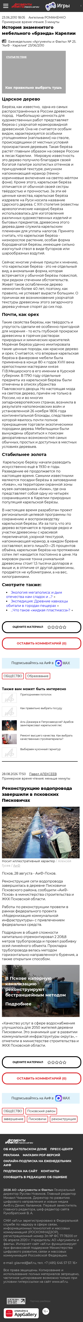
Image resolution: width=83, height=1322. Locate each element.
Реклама (11, 1155)
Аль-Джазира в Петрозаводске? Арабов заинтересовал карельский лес (46, 723)
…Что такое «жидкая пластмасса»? (40, 610)
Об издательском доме (25, 1149)
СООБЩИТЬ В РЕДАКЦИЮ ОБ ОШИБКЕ (35, 1177)
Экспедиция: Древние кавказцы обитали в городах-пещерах (37, 603)
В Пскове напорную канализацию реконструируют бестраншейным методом (35, 987)
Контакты (50, 1171)
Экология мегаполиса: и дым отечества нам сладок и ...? (34, 594)
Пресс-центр (61, 1149)
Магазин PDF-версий (41, 1155)
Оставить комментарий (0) (41, 643)
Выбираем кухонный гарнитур (40, 749)
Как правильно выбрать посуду (41, 708)
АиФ (16, 866)
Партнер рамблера (40, 1301)
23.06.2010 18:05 (13, 17)
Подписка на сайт (20, 1171)
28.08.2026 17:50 (14, 774)
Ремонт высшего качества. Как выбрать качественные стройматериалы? (46, 737)
